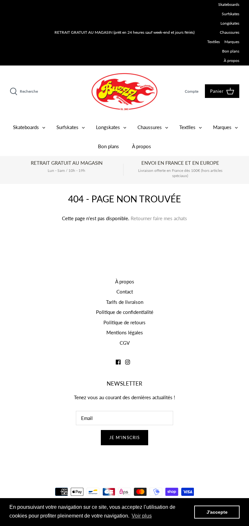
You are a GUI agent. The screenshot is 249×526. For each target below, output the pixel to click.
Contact (124, 291)
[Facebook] (118, 362)
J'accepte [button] (217, 512)
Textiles (213, 41)
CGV (125, 343)
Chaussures (229, 32)
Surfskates (230, 13)
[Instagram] (127, 362)
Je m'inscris (124, 437)
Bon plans (230, 51)
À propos (231, 60)
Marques (231, 41)
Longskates (229, 23)
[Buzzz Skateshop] (124, 91)
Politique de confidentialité (124, 312)
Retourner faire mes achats (159, 218)
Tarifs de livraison (124, 302)
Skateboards (228, 4)
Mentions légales (124, 332)
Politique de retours (124, 322)
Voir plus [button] (142, 516)
